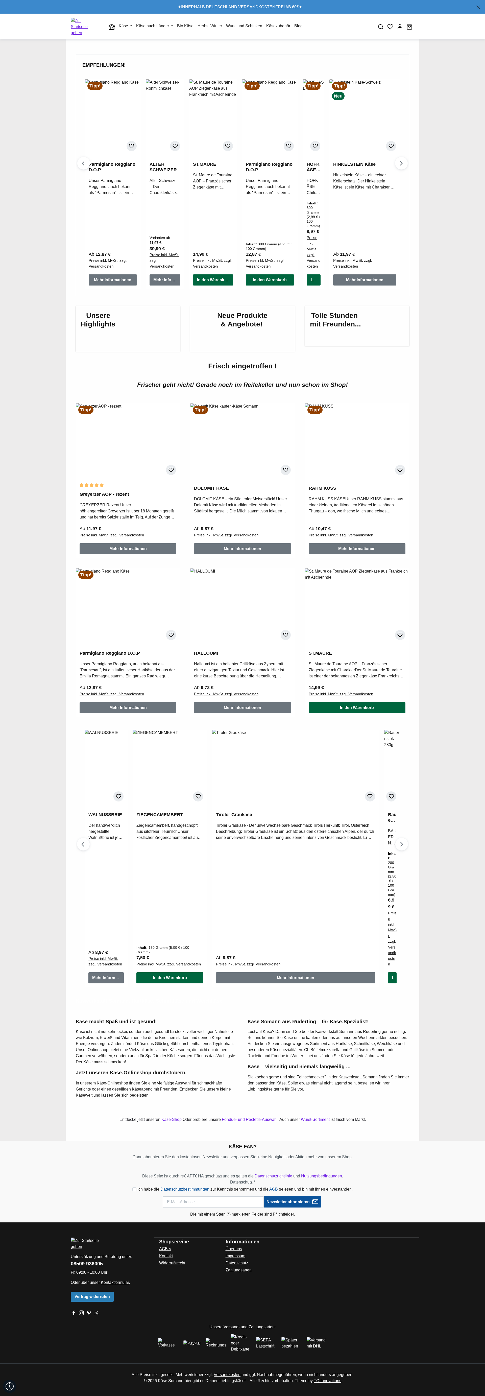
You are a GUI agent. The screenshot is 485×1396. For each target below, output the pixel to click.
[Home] (112, 27)
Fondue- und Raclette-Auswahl (250, 1119)
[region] (242, 7)
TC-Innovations (327, 1381)
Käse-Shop (171, 1119)
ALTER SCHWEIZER (163, 167)
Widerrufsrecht (172, 1263)
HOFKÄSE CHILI (313, 167)
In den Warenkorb (214, 280)
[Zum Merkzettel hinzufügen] (132, 146)
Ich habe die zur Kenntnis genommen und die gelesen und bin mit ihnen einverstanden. (245, 1189)
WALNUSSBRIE (105, 814)
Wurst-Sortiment (315, 1119)
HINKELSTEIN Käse (354, 164)
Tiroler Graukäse (234, 814)
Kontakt (166, 1256)
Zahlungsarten (239, 1270)
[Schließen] (478, 6)
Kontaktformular (115, 1282)
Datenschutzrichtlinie (273, 1176)
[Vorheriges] (83, 163)
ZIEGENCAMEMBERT (159, 814)
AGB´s (165, 1249)
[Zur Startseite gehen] (85, 27)
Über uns (234, 1249)
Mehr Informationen (112, 280)
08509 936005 (87, 1263)
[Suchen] (380, 26)
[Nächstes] (401, 163)
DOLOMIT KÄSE (211, 488)
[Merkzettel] (390, 26)
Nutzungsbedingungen (321, 1176)
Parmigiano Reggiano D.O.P (112, 167)
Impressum (235, 1256)
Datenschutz (237, 1263)
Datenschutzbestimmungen (184, 1189)
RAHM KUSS (322, 488)
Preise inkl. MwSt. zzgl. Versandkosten (108, 263)
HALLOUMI (206, 653)
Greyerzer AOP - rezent (104, 494)
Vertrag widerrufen (92, 1296)
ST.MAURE (204, 164)
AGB (273, 1189)
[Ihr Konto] (400, 26)
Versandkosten (227, 1375)
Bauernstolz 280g (392, 817)
